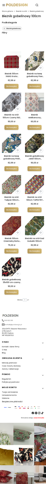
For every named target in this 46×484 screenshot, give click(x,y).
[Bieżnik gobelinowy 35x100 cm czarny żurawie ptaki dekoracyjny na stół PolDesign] (11, 267)
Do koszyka (11, 86)
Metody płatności (9, 363)
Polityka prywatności (10, 382)
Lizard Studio (39, 418)
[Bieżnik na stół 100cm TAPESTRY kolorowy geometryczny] (34, 185)
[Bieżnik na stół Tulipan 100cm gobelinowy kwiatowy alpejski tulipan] (11, 185)
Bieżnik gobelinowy (37, 11)
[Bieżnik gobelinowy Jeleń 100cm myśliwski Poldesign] (34, 144)
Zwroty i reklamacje (10, 369)
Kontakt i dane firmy (10, 346)
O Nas (4, 349)
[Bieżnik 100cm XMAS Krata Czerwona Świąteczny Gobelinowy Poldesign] (11, 61)
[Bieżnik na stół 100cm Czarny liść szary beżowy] (11, 103)
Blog (4, 353)
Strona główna (7, 11)
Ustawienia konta (9, 395)
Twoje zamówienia (10, 392)
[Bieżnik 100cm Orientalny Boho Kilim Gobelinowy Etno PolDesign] (11, 226)
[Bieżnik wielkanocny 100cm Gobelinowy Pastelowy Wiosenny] (34, 103)
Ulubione (5, 398)
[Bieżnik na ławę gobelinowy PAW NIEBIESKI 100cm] (11, 144)
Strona (19, 300)
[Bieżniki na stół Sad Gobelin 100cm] (34, 226)
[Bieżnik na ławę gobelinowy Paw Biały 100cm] (34, 61)
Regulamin (6, 379)
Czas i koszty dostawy (11, 366)
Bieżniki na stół (21, 11)
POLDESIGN (17, 5)
